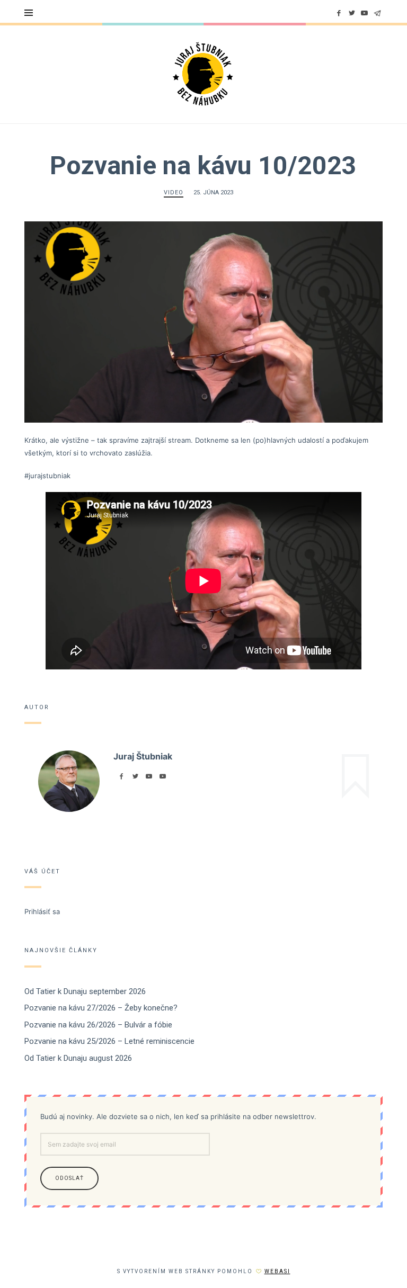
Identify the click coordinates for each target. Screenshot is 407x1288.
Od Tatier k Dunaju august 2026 (78, 1058)
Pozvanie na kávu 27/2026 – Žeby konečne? (101, 1008)
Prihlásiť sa (42, 911)
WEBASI (277, 1271)
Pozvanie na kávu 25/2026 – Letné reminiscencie (109, 1041)
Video (173, 192)
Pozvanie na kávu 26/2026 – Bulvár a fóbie (98, 1025)
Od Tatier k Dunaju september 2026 (85, 991)
